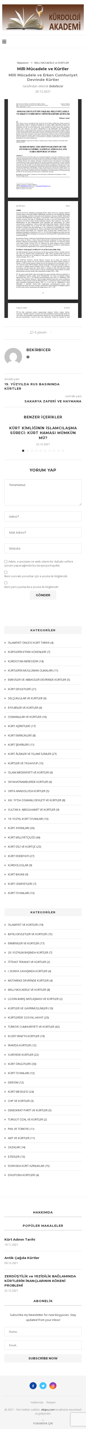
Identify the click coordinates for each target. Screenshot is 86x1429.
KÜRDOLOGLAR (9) (20, 865)
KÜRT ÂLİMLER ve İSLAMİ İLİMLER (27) (32, 754)
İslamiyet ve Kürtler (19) (25, 925)
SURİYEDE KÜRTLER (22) (23, 1055)
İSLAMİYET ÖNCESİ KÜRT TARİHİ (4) (30, 643)
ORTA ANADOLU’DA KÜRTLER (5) (28, 791)
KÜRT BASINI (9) (18, 874)
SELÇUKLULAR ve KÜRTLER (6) (27, 698)
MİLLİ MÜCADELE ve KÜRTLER (51, 62)
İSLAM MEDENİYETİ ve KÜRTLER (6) (30, 772)
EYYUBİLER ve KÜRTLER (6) (25, 708)
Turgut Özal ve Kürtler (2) (27, 1119)
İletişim (51, 1402)
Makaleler (23, 62)
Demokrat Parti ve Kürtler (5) (29, 1110)
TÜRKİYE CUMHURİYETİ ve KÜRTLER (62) (34, 1027)
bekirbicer (56, 86)
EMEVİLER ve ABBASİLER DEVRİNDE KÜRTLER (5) (39, 680)
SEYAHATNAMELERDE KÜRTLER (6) (30, 782)
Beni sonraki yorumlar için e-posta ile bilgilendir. (36, 576)
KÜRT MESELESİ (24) (21, 1092)
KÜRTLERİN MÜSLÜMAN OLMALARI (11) (33, 670)
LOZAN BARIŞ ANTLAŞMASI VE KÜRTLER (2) (35, 999)
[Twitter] (43, 1385)
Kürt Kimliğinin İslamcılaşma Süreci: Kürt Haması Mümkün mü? (43, 433)
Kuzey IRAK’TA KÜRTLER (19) (26, 1036)
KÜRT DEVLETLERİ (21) (22, 689)
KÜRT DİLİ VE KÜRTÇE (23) (24, 847)
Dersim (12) (16, 1082)
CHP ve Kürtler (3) (21, 1101)
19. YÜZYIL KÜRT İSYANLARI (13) (28, 819)
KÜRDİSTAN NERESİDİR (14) (25, 661)
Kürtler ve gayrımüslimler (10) (30, 1008)
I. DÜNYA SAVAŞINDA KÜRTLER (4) (29, 971)
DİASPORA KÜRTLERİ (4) (23, 1175)
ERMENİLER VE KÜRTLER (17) (26, 943)
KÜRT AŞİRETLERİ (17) (22, 726)
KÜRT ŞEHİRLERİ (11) (21, 745)
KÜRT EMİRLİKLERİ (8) (22, 735)
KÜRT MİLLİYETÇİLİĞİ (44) (24, 837)
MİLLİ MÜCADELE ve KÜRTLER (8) (29, 990)
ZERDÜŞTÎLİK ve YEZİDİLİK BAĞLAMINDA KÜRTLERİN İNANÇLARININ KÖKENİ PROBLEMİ (40, 1280)
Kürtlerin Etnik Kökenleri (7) (29, 652)
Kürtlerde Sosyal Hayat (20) (28, 1017)
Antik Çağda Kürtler (21, 1258)
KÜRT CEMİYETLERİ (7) (22, 884)
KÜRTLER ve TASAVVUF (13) (25, 763)
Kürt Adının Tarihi (19, 1239)
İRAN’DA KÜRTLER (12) (22, 1045)
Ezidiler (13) (16, 1157)
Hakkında (37, 1402)
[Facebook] (33, 1385)
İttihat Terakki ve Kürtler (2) (29, 962)
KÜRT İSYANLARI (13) (21, 1073)
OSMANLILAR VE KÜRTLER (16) (27, 717)
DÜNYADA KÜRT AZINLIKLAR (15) (28, 1166)
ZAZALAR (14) (16, 1147)
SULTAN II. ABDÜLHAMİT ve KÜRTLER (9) (33, 810)
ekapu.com (48, 1409)
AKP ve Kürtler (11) (21, 1138)
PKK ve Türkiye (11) (21, 1129)
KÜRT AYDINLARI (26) (21, 828)
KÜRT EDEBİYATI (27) (21, 856)
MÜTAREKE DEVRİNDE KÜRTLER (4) (30, 980)
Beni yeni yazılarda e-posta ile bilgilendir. (31, 587)
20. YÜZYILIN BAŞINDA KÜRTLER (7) (30, 952)
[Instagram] (52, 1385)
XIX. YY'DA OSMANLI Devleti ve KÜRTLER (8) (36, 800)
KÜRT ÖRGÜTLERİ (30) (22, 1064)
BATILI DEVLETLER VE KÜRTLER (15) (30, 934)
